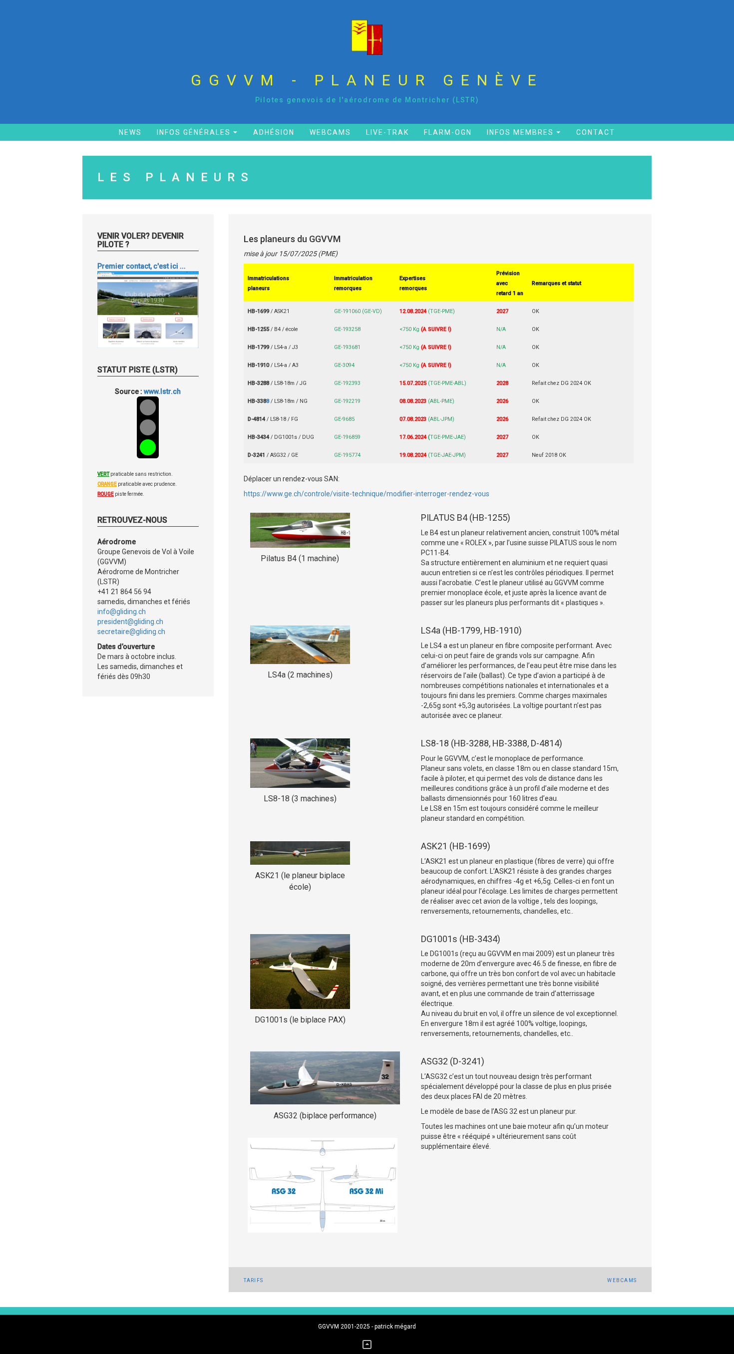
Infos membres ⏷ (524, 132)
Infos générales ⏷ (197, 132)
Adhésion (274, 132)
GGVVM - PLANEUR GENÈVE (367, 80)
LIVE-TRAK (387, 132)
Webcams (330, 132)
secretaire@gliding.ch (131, 632)
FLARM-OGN (448, 132)
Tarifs (254, 1280)
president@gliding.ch (130, 622)
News (130, 132)
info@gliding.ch (121, 612)
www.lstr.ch (162, 391)
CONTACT (595, 132)
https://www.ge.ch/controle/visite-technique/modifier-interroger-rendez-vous (366, 494)
